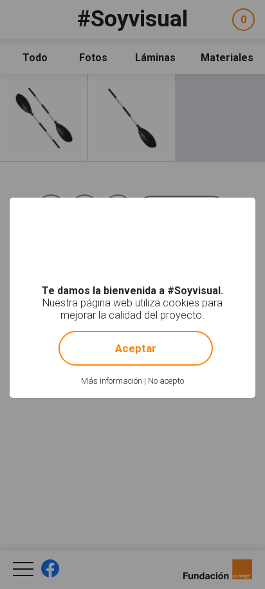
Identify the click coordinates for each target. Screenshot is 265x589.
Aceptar (135, 348)
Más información (111, 381)
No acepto (166, 381)
